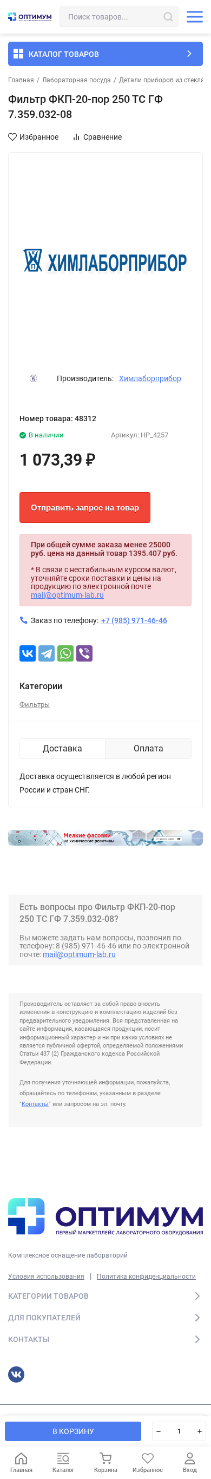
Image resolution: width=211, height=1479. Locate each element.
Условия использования (46, 1276)
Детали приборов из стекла (162, 80)
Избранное (38, 137)
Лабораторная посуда (76, 80)
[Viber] (84, 653)
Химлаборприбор (150, 378)
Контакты (35, 1104)
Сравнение (102, 137)
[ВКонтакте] (27, 653)
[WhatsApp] (65, 653)
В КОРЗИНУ (73, 1431)
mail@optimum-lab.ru (67, 595)
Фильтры (34, 705)
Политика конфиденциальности (146, 1276)
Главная (21, 80)
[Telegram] (46, 653)
